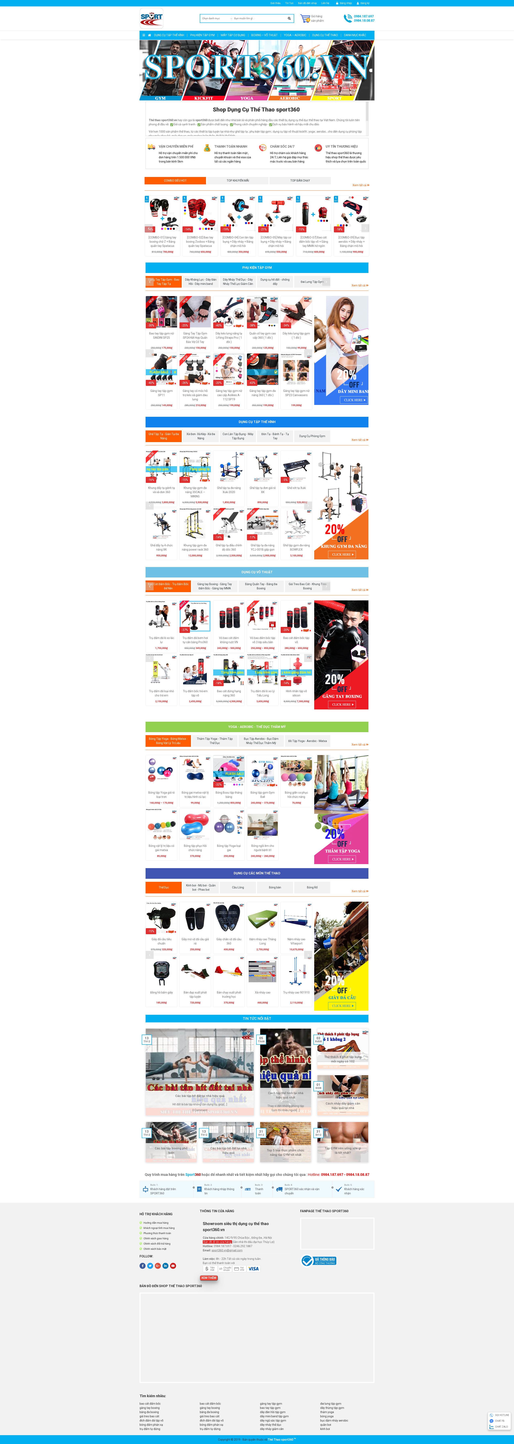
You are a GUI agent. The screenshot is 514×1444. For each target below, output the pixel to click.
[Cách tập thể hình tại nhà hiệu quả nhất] (285, 1072)
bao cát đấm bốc (150, 1403)
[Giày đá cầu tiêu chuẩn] (161, 917)
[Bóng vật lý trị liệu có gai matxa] (161, 824)
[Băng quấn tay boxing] (341, 654)
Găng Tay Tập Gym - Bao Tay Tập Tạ (163, 281)
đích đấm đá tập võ (151, 1420)
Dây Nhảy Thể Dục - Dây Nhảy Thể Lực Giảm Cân (238, 281)
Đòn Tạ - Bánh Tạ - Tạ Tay (275, 436)
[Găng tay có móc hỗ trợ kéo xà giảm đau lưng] (195, 369)
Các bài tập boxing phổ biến (171, 1151)
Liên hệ (325, 3)
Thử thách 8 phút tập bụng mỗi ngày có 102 (343, 1059)
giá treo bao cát (149, 1416)
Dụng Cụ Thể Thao (325, 35)
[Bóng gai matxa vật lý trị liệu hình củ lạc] (195, 771)
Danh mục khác (355, 35)
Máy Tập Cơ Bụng (233, 35)
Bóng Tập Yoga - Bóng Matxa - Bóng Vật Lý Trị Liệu (168, 741)
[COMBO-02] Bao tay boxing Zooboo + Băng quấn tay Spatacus (200, 241)
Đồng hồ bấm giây (161, 992)
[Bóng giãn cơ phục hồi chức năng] (296, 771)
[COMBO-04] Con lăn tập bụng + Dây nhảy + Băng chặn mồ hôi (238, 241)
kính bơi (325, 1429)
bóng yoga (326, 1416)
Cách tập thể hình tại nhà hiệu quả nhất (285, 1095)
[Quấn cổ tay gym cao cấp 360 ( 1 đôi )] (262, 311)
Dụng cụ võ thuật (257, 572)
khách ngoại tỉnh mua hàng (159, 1227)
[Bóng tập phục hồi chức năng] (195, 824)
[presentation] (149, 228)
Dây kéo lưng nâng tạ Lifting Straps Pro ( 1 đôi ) (229, 337)
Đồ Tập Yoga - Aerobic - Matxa (307, 741)
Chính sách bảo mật (155, 1248)
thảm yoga (327, 1412)
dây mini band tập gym (274, 1416)
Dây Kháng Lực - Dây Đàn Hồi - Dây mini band (200, 281)
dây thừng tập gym (332, 1407)
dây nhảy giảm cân (272, 1429)
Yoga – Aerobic (295, 35)
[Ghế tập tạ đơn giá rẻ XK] (262, 466)
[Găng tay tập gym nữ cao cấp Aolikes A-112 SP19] (229, 369)
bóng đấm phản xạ (151, 1424)
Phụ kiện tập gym (202, 35)
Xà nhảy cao (262, 992)
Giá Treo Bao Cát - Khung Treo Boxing (307, 586)
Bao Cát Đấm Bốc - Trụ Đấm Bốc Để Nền (168, 586)
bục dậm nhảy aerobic (334, 1420)
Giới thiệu (275, 3)
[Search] (289, 18)
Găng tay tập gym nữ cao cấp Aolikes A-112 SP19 (229, 395)
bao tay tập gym (270, 1407)
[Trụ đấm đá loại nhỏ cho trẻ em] (161, 669)
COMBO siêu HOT (175, 180)
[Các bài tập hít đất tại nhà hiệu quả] (200, 1072)
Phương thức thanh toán (157, 1233)
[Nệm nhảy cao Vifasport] (296, 917)
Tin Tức (289, 3)
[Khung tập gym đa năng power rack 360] (195, 523)
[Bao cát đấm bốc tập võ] (296, 616)
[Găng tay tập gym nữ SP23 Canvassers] (296, 369)
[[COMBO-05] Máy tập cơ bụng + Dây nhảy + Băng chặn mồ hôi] (276, 213)
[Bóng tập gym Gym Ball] (262, 771)
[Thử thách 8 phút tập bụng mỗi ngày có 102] (342, 1049)
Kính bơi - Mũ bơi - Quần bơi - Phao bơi (201, 887)
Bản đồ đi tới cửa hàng (217, 1242)
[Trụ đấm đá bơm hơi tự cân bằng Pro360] (195, 616)
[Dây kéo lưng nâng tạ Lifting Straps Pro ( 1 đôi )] (229, 311)
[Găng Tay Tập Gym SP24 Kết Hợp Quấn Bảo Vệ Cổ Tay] (195, 311)
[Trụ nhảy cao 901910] (296, 970)
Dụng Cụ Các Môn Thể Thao (257, 873)
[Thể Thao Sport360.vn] (152, 18)
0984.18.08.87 (364, 20)
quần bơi (325, 1424)
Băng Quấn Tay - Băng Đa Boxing (261, 586)
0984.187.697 (364, 16)
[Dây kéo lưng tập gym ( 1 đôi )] (296, 311)
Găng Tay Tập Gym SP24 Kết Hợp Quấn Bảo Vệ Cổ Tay (195, 337)
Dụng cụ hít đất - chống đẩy (275, 281)
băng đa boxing (149, 1412)
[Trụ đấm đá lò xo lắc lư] (161, 616)
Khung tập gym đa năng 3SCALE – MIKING (195, 492)
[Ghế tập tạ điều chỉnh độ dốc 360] (229, 523)
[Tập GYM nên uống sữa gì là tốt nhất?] (342, 1142)
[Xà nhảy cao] (262, 970)
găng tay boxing (150, 1407)
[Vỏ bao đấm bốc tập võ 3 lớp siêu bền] (262, 616)
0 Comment (199, 1110)
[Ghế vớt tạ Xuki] (296, 466)
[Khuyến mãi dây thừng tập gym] (341, 504)
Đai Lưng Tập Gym (312, 281)
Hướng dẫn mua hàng (156, 1222)
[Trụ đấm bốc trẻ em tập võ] (195, 669)
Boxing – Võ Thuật (264, 35)
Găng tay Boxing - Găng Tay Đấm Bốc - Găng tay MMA (214, 586)
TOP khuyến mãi (238, 180)
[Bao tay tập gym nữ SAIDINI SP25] (161, 311)
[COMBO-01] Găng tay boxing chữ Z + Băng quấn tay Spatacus (162, 241)
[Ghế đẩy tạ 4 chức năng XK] (161, 523)
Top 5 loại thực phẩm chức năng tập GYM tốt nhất (285, 1153)
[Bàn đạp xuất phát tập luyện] (195, 970)
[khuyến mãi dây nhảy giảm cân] (341, 350)
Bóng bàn (275, 887)
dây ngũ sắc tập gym (273, 1420)
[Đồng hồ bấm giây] (161, 970)
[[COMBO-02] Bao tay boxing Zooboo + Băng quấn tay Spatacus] (200, 213)
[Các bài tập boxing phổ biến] (171, 1142)
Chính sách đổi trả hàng (157, 1243)
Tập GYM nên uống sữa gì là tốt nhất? (343, 1151)
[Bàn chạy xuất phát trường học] (229, 970)
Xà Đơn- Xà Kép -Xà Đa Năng (201, 436)
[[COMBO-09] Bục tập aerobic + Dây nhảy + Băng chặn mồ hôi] (351, 213)
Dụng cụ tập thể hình (169, 35)
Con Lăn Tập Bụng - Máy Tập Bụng (238, 436)
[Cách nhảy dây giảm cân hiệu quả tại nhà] (342, 1095)
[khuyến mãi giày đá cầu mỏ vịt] (341, 956)
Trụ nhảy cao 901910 (296, 992)
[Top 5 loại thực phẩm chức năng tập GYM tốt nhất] (285, 1142)
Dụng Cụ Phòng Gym (312, 436)
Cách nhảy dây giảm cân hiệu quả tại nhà (343, 1106)
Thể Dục (164, 887)
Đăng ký (364, 3)
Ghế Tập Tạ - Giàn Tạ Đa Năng (164, 436)
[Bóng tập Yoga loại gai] (229, 824)
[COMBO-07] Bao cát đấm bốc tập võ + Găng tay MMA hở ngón (313, 241)
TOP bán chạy (300, 180)
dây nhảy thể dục (270, 1424)
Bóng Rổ (312, 887)
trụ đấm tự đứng (150, 1429)
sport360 (287, 1439)
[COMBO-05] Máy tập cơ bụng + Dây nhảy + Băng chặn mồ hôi (276, 241)
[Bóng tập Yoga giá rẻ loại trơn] (161, 771)
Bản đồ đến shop (307, 3)
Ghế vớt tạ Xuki (296, 488)
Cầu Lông (238, 887)
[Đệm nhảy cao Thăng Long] (262, 917)
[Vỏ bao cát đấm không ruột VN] (229, 616)
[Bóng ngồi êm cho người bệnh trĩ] (262, 824)
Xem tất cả (360, 185)
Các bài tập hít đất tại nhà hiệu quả (199, 1096)
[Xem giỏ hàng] (312, 18)
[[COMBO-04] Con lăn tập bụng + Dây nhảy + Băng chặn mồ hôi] (238, 213)
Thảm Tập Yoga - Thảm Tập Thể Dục (215, 741)
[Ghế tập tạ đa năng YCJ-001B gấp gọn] (262, 523)
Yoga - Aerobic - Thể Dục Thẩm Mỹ (257, 727)
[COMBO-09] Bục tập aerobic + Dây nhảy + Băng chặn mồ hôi (352, 241)
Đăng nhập (345, 3)
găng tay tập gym (271, 1403)
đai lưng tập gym (330, 1403)
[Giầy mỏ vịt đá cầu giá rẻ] (195, 917)
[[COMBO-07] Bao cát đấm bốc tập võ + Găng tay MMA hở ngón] (313, 213)
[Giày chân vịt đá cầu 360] (229, 917)
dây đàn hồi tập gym (273, 1412)
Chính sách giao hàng (156, 1238)
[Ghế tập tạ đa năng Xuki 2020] (229, 466)
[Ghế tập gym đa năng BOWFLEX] (296, 523)
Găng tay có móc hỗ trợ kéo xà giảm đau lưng (195, 395)
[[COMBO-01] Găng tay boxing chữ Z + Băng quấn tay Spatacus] (162, 213)
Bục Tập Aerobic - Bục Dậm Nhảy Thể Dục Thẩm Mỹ (261, 741)
